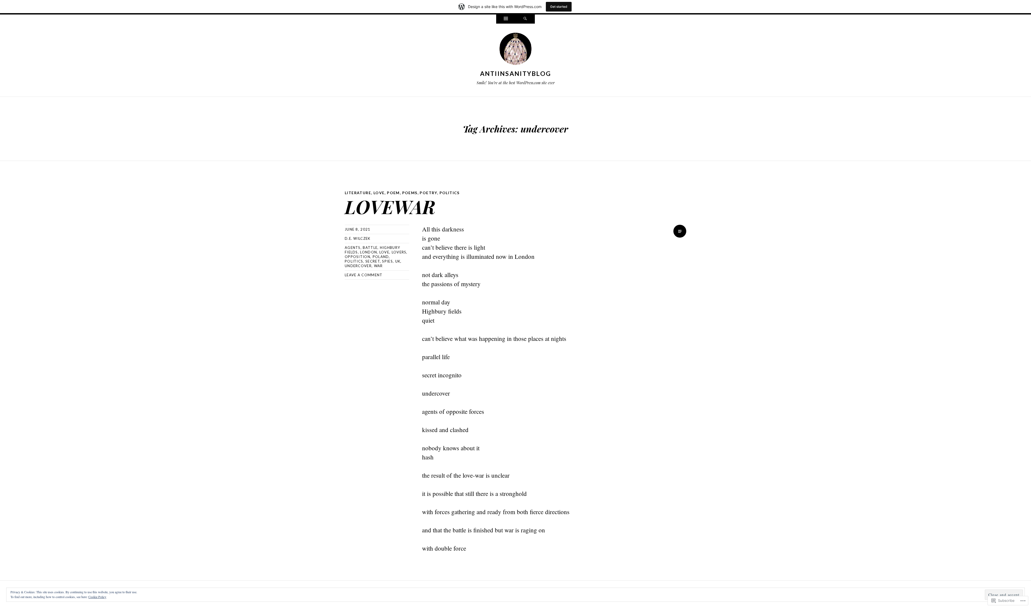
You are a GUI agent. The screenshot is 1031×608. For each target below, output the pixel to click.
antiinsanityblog (515, 73)
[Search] (525, 19)
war (378, 266)
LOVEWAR (390, 206)
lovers (399, 252)
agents (353, 247)
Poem (393, 192)
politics (450, 192)
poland (381, 257)
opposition (357, 257)
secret (372, 261)
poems (410, 192)
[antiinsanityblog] (515, 50)
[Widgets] (506, 19)
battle (370, 247)
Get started (558, 7)
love (379, 192)
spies (387, 261)
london (368, 252)
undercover (358, 266)
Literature (358, 192)
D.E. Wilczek (358, 238)
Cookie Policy (97, 597)
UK (398, 261)
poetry (428, 192)
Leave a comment (364, 275)
